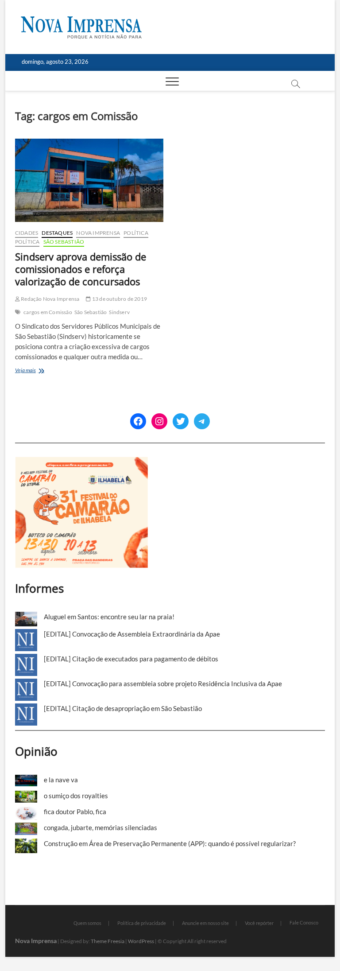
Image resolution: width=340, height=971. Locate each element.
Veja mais (41, 371)
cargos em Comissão (47, 312)
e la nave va (61, 780)
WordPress (141, 941)
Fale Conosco (304, 922)
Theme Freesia (107, 941)
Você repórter (259, 923)
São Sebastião (64, 241)
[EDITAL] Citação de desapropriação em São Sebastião (123, 708)
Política (136, 232)
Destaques (57, 232)
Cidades (26, 232)
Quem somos (87, 923)
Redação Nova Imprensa (49, 298)
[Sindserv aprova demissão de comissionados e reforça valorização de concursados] (89, 180)
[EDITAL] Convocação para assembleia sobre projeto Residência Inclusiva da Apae (163, 683)
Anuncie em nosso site (205, 923)
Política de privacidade (141, 923)
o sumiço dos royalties (76, 796)
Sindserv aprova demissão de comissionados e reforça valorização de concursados (80, 269)
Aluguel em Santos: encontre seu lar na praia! (109, 617)
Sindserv (119, 312)
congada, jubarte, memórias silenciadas (100, 827)
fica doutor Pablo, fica (75, 812)
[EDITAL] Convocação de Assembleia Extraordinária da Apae (132, 634)
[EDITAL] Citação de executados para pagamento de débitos (131, 659)
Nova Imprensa (98, 232)
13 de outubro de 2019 (119, 298)
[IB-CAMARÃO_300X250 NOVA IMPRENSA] (81, 462)
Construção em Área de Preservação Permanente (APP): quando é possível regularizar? (170, 843)
